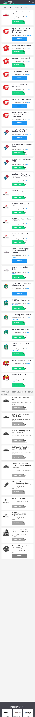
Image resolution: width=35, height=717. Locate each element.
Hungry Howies (16, 536)
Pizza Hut (28, 35)
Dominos (28, 134)
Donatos (28, 194)
